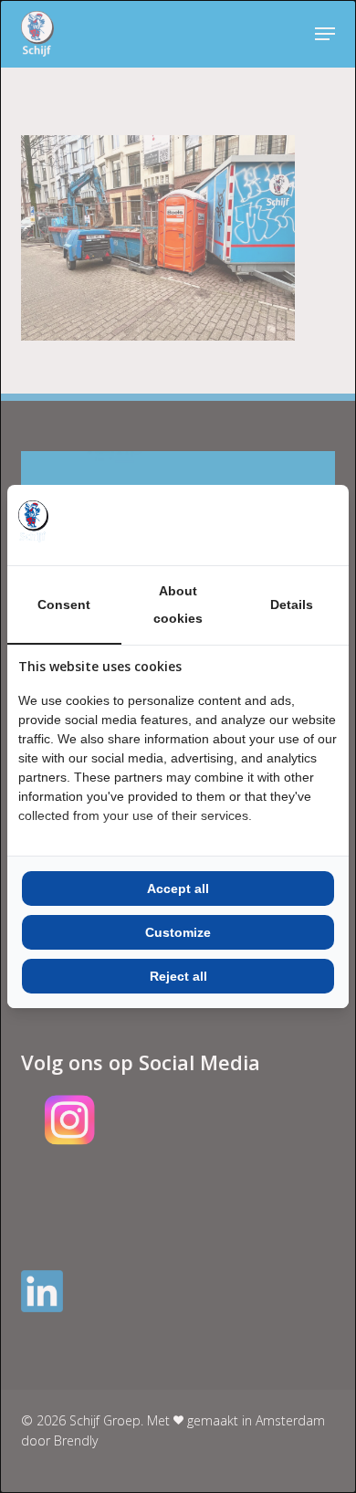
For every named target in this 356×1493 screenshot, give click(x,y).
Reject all (178, 976)
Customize (178, 932)
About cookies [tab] (178, 605)
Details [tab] (291, 604)
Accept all (178, 888)
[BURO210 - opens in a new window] (269, 525)
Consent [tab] (63, 604)
